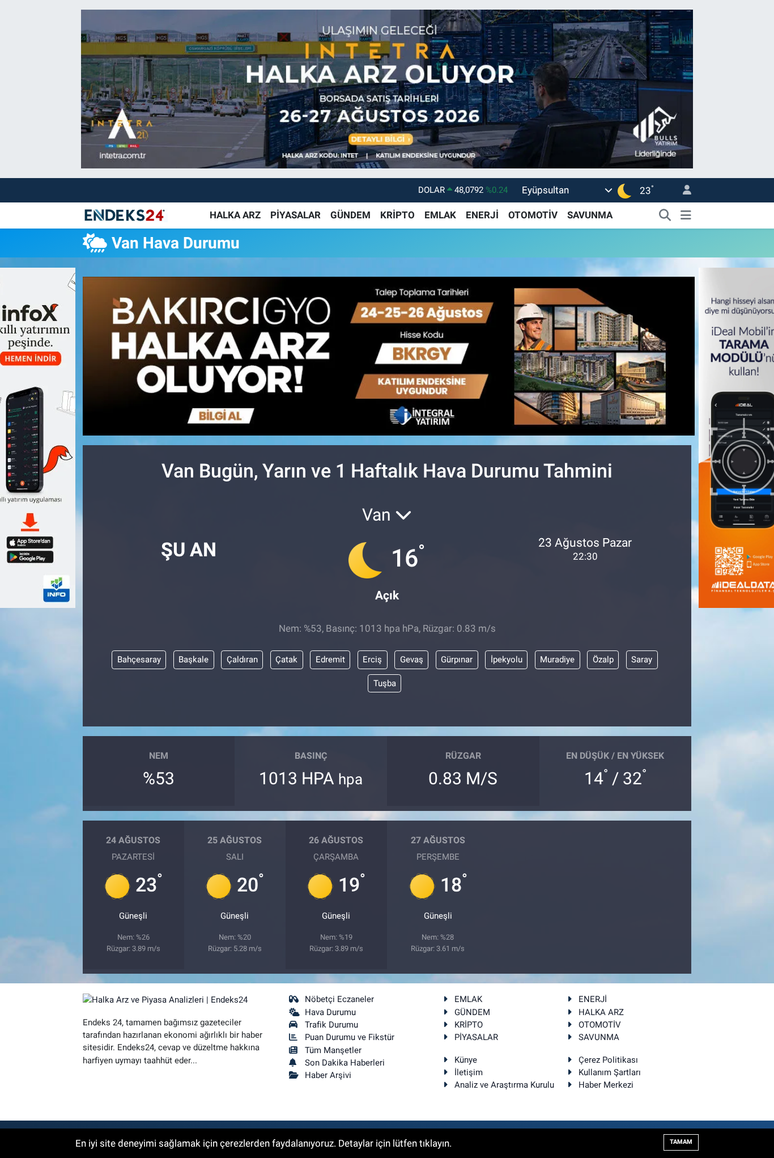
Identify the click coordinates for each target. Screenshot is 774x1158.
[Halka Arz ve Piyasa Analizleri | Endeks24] (125, 214)
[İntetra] (387, 88)
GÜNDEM (350, 215)
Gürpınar (457, 659)
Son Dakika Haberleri (345, 1063)
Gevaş (411, 659)
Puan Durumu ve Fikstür (349, 1037)
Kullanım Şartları (610, 1072)
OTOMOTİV (533, 215)
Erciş (372, 659)
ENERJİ (482, 215)
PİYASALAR (295, 215)
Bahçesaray (139, 659)
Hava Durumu (330, 1012)
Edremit (330, 659)
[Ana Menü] (686, 215)
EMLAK (440, 215)
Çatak (286, 659)
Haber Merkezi (606, 1085)
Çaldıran (242, 659)
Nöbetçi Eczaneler (339, 999)
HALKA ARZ (235, 215)
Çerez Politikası (608, 1060)
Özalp (603, 659)
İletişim (468, 1072)
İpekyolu (506, 659)
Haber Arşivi (328, 1075)
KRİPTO (397, 215)
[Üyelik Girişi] (682, 190)
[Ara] (665, 215)
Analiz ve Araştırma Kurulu (504, 1085)
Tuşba (384, 683)
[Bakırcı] (389, 355)
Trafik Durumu (331, 1025)
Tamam (681, 1142)
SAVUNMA (590, 215)
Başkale (193, 659)
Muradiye (557, 659)
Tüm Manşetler (333, 1050)
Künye (465, 1060)
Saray (641, 659)
